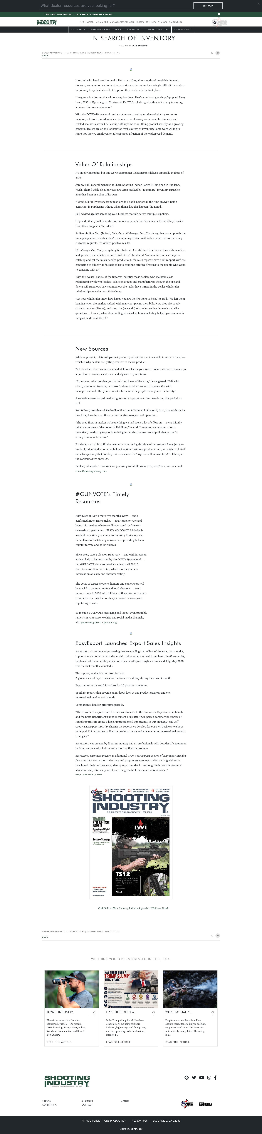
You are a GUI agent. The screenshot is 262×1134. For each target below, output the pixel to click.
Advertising (49, 1104)
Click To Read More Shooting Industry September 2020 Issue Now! (133, 908)
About (125, 1101)
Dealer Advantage (122, 22)
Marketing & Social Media (106, 29)
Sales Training (182, 29)
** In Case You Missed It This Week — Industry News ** (79, 14)
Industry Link (112, 53)
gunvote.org (110, 622)
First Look (87, 22)
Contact (87, 1104)
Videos (162, 22)
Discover (102, 22)
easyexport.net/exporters (89, 774)
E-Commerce (78, 29)
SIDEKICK (137, 1129)
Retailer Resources (158, 29)
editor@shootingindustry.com (91, 471)
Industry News (146, 22)
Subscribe (175, 22)
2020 (45, 56)
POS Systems (134, 29)
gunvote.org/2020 (90, 622)
